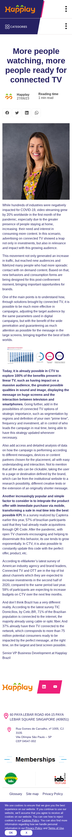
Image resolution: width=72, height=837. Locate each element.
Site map (32, 794)
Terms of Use (56, 828)
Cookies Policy (30, 820)
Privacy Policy (53, 794)
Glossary (15, 794)
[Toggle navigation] (66, 9)
